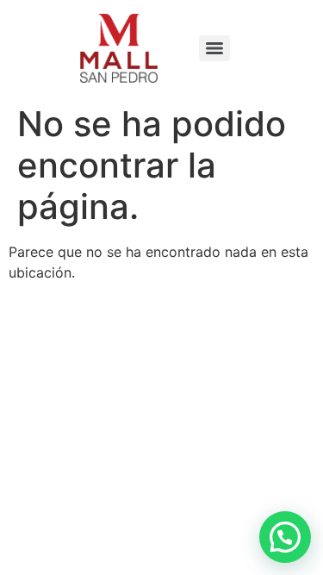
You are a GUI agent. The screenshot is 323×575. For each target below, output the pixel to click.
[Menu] (214, 48)
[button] (285, 537)
